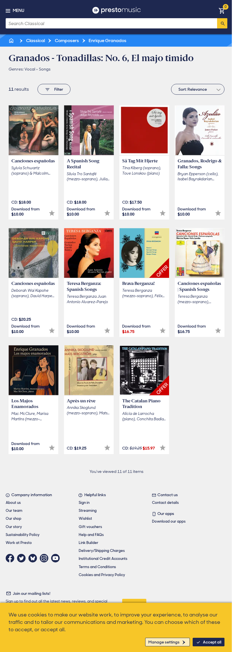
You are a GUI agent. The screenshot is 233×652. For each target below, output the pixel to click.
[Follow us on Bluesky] (34, 558)
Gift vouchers (90, 526)
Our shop (13, 518)
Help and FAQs (91, 534)
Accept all (212, 642)
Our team (14, 510)
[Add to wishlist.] (51, 213)
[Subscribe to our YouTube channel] (57, 558)
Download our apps (169, 521)
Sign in (84, 502)
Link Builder (88, 542)
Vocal (29, 69)
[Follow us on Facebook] (11, 558)
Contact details (165, 502)
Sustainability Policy (22, 534)
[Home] (11, 41)
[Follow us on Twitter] (22, 558)
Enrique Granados (107, 41)
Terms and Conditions (97, 566)
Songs (45, 69)
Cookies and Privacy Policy (102, 574)
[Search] (222, 23)
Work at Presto (19, 542)
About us (13, 502)
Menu (18, 10)
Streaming (88, 510)
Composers (66, 41)
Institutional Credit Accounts (103, 558)
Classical (35, 41)
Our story (14, 526)
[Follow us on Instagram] (45, 558)
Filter (58, 89)
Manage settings (164, 642)
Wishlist (85, 518)
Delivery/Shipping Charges (102, 550)
